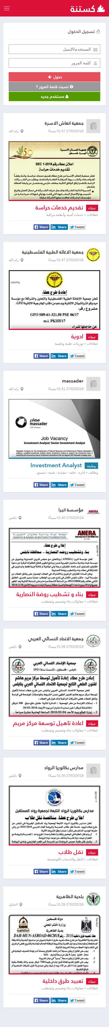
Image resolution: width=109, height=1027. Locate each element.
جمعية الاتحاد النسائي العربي (56, 638)
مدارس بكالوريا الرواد (64, 767)
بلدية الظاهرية (70, 896)
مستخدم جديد (53, 96)
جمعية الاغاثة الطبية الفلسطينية (53, 252)
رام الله (14, 131)
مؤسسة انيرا (71, 510)
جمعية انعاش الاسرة (64, 123)
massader (73, 381)
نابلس (13, 518)
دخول (57, 77)
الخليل (13, 904)
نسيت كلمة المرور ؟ (53, 86)
